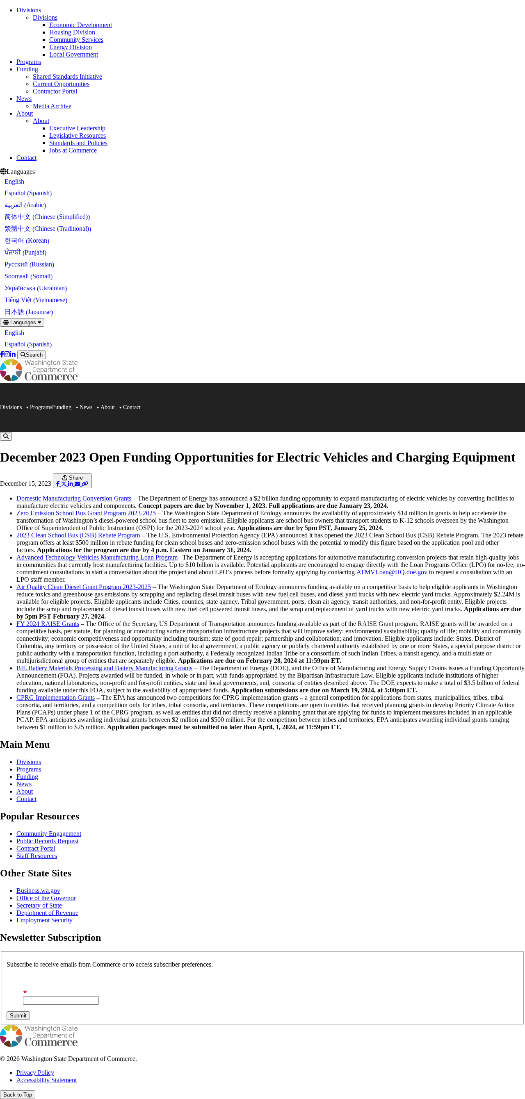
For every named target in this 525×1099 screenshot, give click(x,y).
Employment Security (44, 920)
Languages (23, 322)
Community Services (76, 39)
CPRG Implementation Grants (55, 697)
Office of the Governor (46, 897)
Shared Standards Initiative (67, 76)
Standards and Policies (78, 142)
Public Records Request (47, 840)
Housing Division (72, 32)
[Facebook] (2, 354)
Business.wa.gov (38, 890)
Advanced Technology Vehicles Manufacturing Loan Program (97, 557)
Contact (26, 157)
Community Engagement (48, 833)
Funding (27, 69)
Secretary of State (39, 905)
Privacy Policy (35, 1072)
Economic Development (80, 24)
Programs (28, 61)
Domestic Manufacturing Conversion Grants (73, 498)
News (24, 98)
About (24, 113)
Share (75, 478)
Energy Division (70, 46)
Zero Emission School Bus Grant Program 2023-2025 (86, 513)
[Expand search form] (6, 436)
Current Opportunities (61, 83)
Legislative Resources (77, 135)
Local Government (73, 54)
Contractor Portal (55, 91)
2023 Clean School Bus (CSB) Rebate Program (78, 535)
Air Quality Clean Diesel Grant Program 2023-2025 (83, 586)
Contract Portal (35, 848)
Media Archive (52, 105)
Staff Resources (36, 855)
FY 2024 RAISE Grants (47, 623)
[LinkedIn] (13, 354)
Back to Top (17, 1095)
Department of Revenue (47, 912)
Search (34, 355)
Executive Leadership (77, 128)
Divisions (28, 10)
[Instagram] (7, 354)
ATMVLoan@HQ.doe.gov (391, 572)
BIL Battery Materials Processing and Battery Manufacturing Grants (104, 667)
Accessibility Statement (46, 1079)
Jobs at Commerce (73, 150)
